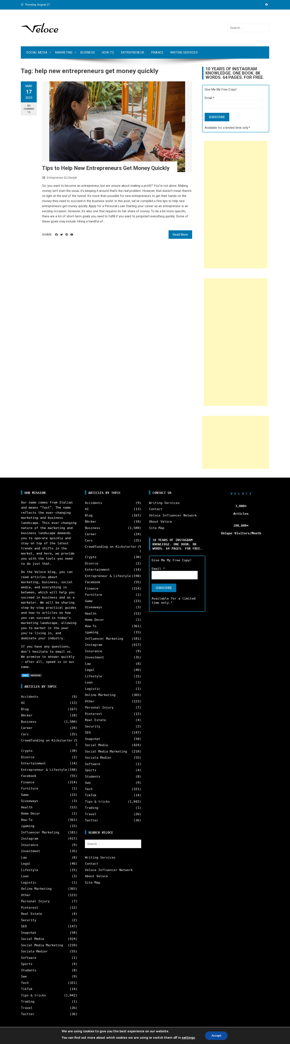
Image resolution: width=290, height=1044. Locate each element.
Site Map (92, 882)
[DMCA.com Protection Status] (31, 675)
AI (23, 703)
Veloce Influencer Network (109, 870)
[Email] (71, 234)
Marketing (64, 52)
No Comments (29, 109)
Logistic (28, 882)
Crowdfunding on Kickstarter (47, 740)
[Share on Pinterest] (66, 234)
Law (24, 857)
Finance (157, 52)
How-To (108, 52)
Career (26, 728)
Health (26, 807)
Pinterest (29, 908)
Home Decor (30, 813)
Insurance (29, 845)
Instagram (29, 838)
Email (209, 98)
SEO (24, 926)
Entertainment (33, 763)
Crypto (26, 751)
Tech (25, 983)
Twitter (27, 1014)
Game (25, 795)
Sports (26, 964)
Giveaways (29, 801)
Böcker (26, 715)
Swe (24, 976)
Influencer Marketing (40, 832)
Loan (25, 876)
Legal (26, 864)
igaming (27, 826)
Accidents (29, 697)
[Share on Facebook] (56, 234)
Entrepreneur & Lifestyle (62, 177)
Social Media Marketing (42, 945)
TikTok (26, 989)
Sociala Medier (34, 951)
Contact (91, 864)
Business (87, 52)
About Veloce (96, 876)
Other (26, 895)
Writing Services (184, 52)
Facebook (28, 776)
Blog (25, 709)
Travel (26, 1008)
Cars (25, 734)
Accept (216, 1036)
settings (188, 1038)
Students (28, 970)
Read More (180, 234)
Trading (27, 1001)
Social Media (36, 52)
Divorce (27, 757)
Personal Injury (35, 901)
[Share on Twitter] (61, 234)
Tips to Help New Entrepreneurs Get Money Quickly (105, 168)
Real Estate (31, 914)
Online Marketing (36, 889)
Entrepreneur (132, 52)
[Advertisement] (235, 204)
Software (28, 958)
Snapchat (28, 933)
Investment (30, 851)
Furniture (29, 788)
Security (28, 920)
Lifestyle (29, 870)
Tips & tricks (33, 995)
